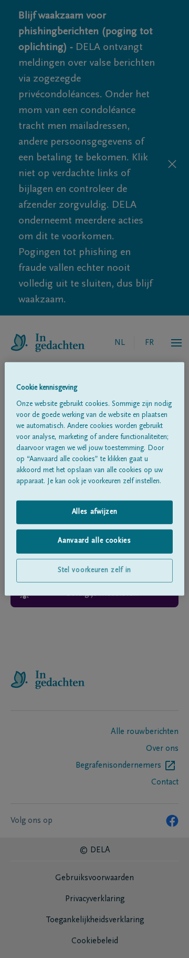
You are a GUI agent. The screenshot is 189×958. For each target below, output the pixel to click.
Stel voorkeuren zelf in (94, 570)
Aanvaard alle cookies (94, 541)
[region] (94, 479)
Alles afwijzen (95, 511)
